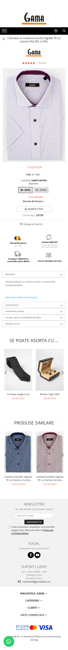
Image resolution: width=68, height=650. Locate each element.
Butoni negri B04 (49, 394)
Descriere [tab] (10, 274)
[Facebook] (31, 555)
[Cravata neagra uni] (18, 370)
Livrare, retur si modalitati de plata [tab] (23, 317)
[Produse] (5, 31)
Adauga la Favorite (32, 224)
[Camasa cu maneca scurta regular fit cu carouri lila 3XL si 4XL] (34, 115)
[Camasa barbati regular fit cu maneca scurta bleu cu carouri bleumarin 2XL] (18, 452)
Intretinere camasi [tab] (14, 311)
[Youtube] (37, 555)
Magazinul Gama (32, 593)
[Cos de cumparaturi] (56, 30)
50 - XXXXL (41, 189)
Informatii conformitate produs (21, 297)
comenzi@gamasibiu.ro (36, 581)
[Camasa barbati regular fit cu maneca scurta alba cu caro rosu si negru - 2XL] (50, 452)
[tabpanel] (34, 115)
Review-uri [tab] (12, 323)
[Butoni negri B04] (50, 370)
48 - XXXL (25, 189)
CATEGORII (32, 600)
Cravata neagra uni (18, 394)
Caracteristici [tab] (12, 304)
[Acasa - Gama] (34, 19)
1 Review (41, 62)
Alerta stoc (36, 209)
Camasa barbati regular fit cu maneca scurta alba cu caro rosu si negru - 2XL (50, 478)
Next (62, 118)
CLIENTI (33, 607)
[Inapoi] (2, 39)
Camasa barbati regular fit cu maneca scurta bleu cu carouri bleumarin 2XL (18, 478)
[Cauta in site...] (64, 30)
